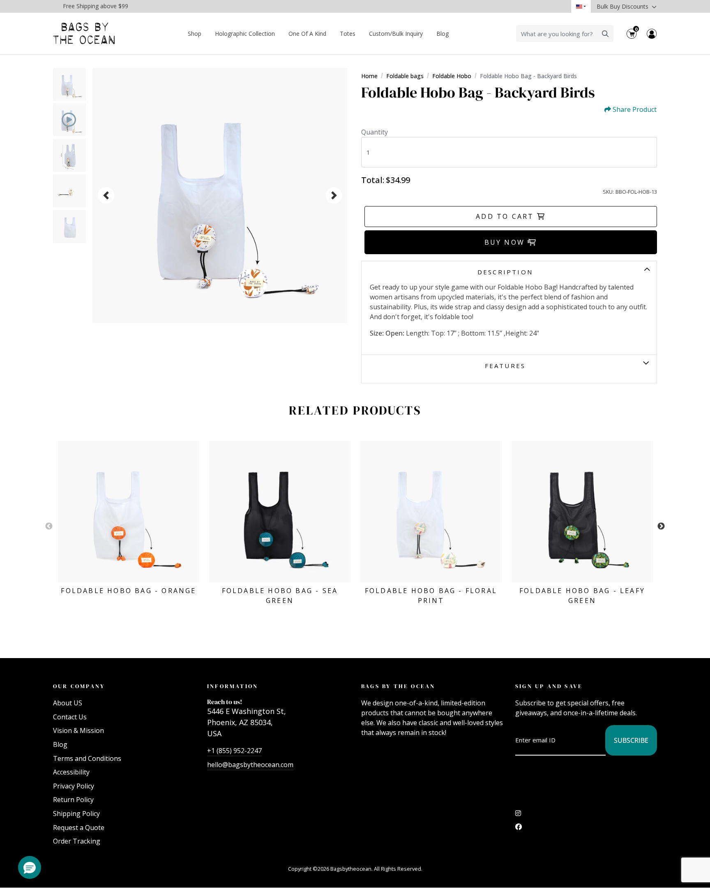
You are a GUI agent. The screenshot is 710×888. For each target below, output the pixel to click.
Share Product (635, 109)
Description (505, 272)
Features (505, 366)
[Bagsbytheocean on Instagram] (518, 815)
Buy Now (506, 242)
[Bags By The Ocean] (84, 33)
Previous (49, 526)
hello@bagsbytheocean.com (250, 764)
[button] (29, 867)
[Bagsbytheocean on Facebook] (518, 829)
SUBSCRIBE (631, 740)
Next (661, 526)
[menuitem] (194, 33)
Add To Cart (506, 216)
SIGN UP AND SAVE (549, 686)
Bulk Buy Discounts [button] (623, 6)
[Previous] (106, 195)
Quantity (374, 132)
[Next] (334, 195)
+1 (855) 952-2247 (234, 750)
